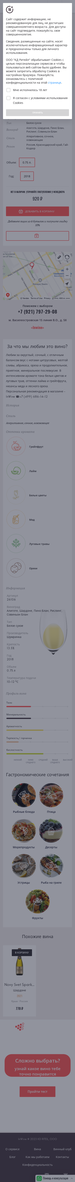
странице (54, 82)
